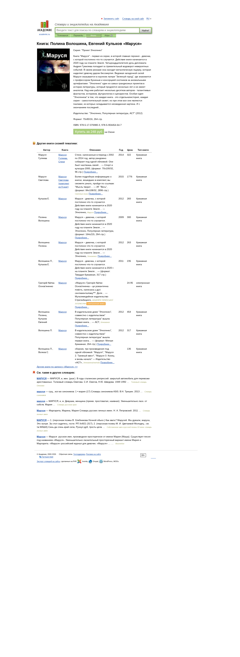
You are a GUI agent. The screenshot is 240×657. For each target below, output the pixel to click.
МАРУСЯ (42, 378)
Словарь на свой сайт (133, 19)
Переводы (78, 35)
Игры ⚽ (109, 35)
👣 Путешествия (46, 457)
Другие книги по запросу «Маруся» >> (57, 366)
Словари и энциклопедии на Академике (82, 24)
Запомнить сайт (111, 19)
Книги (93, 35)
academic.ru (44, 34)
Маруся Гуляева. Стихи (63, 158)
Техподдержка (79, 454)
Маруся (62, 198)
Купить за (88, 131)
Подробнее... (91, 172)
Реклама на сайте (93, 454)
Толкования (62, 35)
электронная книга (96, 304)
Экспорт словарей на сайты (48, 461)
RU (147, 19)
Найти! (145, 30)
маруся (41, 391)
